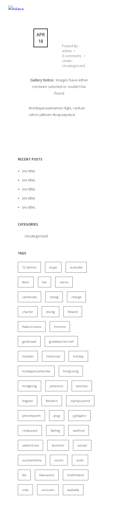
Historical (53, 356)
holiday (78, 356)
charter (27, 312)
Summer (58, 445)
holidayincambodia (36, 371)
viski (25, 490)
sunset (82, 445)
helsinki (27, 356)
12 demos (29, 267)
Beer (25, 282)
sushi (80, 460)
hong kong (70, 371)
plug (57, 416)
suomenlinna (31, 460)
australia (76, 267)
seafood (79, 430)
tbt (24, 475)
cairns (64, 282)
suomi (58, 460)
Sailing (55, 430)
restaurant (30, 430)
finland (73, 312)
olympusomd (80, 401)
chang (54, 297)
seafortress (30, 445)
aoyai (53, 267)
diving (50, 312)
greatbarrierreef (61, 341)
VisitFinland (75, 475)
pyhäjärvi (79, 416)
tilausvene (46, 475)
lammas (82, 386)
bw (44, 282)
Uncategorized (73, 65)
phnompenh (31, 416)
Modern (52, 401)
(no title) (28, 171)
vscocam (47, 490)
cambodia (29, 297)
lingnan (27, 401)
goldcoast (29, 341)
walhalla (73, 490)
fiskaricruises (31, 327)
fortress (60, 327)
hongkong (29, 386)
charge (76, 297)
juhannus (56, 386)
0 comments (71, 56)
